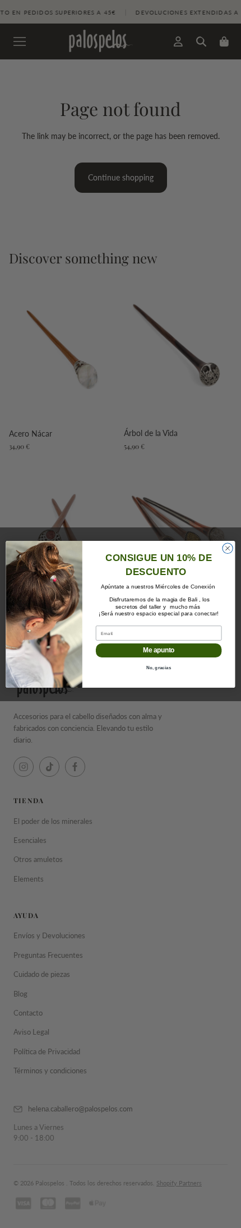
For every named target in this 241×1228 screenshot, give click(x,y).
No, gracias (159, 667)
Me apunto (158, 650)
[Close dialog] (228, 548)
